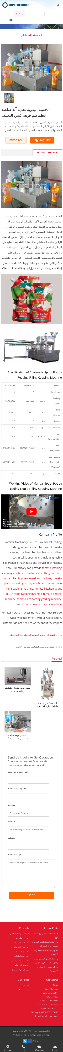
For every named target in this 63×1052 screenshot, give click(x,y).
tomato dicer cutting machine (43, 573)
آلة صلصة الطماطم (21, 942)
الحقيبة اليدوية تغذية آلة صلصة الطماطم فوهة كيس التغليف (32, 635)
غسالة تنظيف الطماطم (19, 933)
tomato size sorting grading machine (39, 599)
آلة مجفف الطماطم (21, 956)
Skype (25, 1041)
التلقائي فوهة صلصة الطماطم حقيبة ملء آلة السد (35, 646)
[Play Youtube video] (31, 511)
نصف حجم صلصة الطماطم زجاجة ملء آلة (17, 689)
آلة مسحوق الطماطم (20, 960)
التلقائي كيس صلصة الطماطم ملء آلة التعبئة (48, 705)
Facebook (30, 1041)
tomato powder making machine (42, 604)
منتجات (19, 13)
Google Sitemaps (28, 1034)
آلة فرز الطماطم (22, 938)
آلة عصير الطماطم (21, 947)
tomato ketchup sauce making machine (27, 578)
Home (6, 13)
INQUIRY (45, 140)
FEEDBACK (16, 140)
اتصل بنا (51, 13)
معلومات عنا (35, 13)
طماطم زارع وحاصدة (20, 969)
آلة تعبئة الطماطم (31, 35)
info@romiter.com (50, 1016)
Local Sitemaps (43, 1034)
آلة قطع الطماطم (22, 951)
